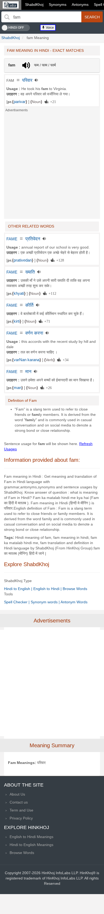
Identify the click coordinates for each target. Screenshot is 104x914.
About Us (17, 794)
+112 (51, 293)
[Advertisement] (52, 167)
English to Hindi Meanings (31, 837)
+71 (46, 321)
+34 (65, 359)
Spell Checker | (17, 602)
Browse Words (75, 589)
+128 (59, 260)
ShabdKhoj (34, 4)
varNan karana (26, 359)
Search (92, 17)
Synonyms (57, 4)
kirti (17, 321)
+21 (52, 101)
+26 (48, 387)
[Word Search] (7, 17)
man (17, 387)
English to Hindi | (48, 589)
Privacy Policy (21, 818)
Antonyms (80, 4)
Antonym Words (74, 602)
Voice (49, 27)
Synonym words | (46, 602)
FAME (11, 239)
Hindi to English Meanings (31, 845)
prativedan (23, 260)
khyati (19, 293)
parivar (20, 101)
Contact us (19, 802)
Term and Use (21, 810)
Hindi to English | (18, 589)
